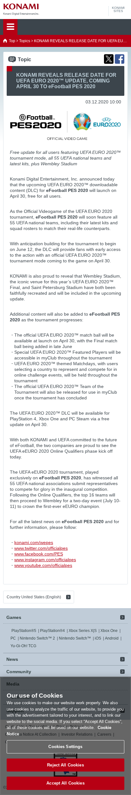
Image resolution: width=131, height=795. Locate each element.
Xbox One (109, 630)
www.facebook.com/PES (38, 553)
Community (18, 671)
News (12, 659)
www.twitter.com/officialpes (41, 548)
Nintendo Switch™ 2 (37, 638)
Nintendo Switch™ (75, 638)
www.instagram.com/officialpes (45, 559)
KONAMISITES (118, 9)
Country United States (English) (34, 597)
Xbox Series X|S (83, 630)
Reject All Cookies (65, 765)
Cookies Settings (65, 746)
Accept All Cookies (65, 783)
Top (12, 41)
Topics (24, 41)
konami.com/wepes (33, 542)
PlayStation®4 (52, 630)
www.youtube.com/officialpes (43, 565)
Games (13, 617)
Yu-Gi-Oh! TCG (23, 646)
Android (112, 638)
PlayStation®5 (23, 630)
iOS (98, 638)
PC (13, 638)
